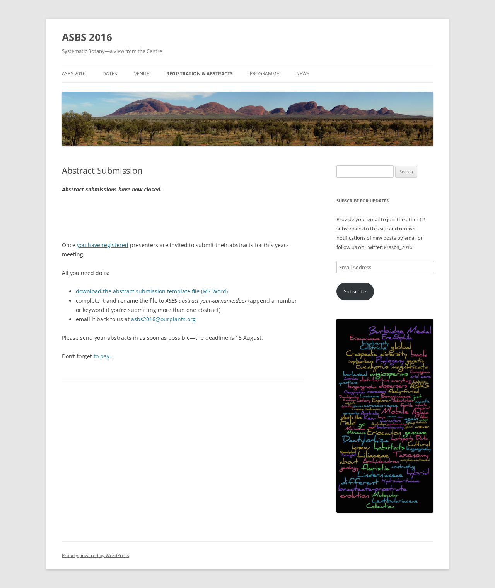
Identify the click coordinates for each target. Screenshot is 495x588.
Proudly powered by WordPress (95, 555)
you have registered (102, 245)
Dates (109, 73)
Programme (264, 73)
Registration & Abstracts (199, 73)
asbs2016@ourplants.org (163, 319)
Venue (141, 73)
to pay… (104, 356)
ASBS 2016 (87, 37)
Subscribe (355, 291)
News (302, 73)
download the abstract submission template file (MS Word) (152, 291)
